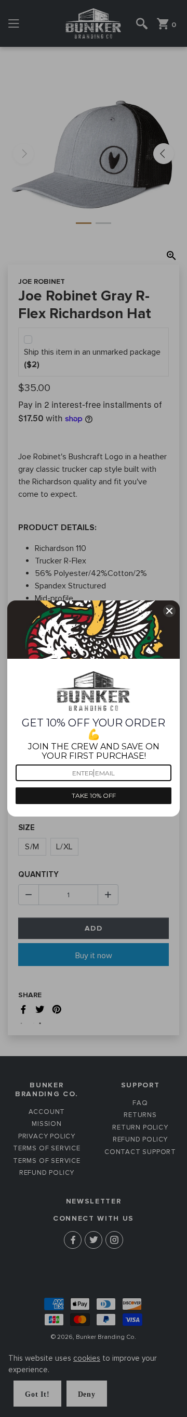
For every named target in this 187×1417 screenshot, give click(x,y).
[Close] (169, 611)
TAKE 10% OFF (94, 795)
